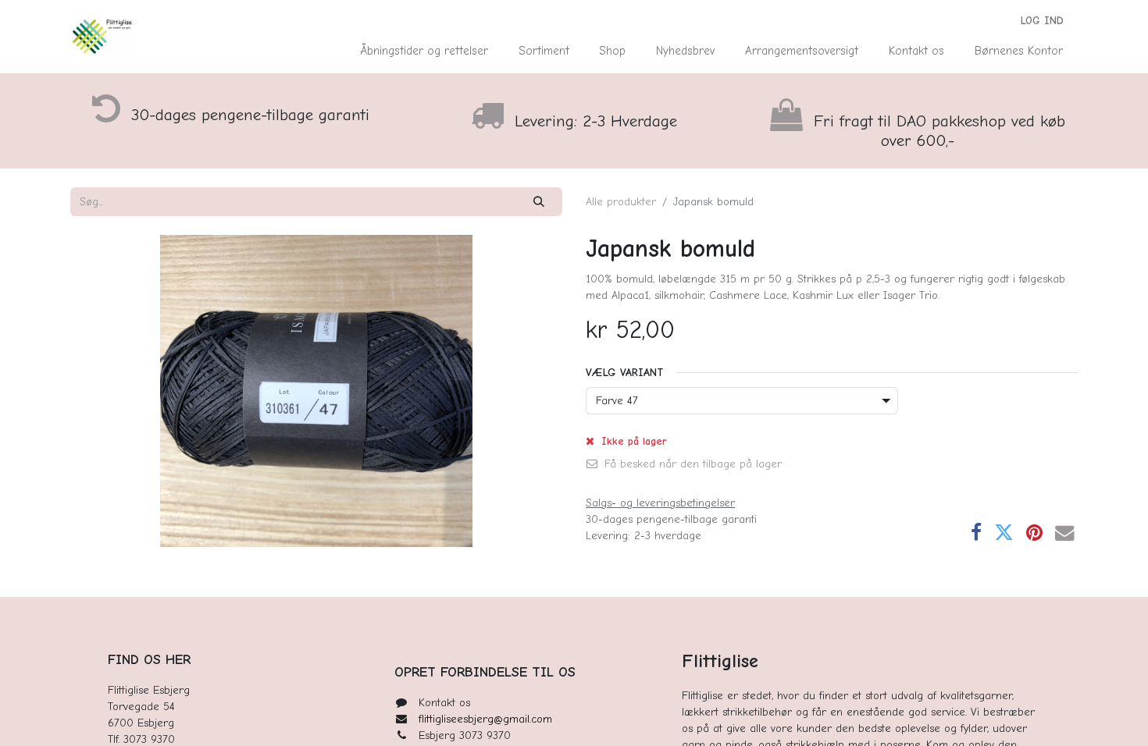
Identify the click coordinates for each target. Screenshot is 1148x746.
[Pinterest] (1034, 533)
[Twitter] (1004, 533)
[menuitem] (424, 51)
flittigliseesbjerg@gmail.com (485, 719)
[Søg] (539, 201)
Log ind (1042, 20)
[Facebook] (976, 533)
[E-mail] (1065, 533)
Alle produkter (621, 201)
